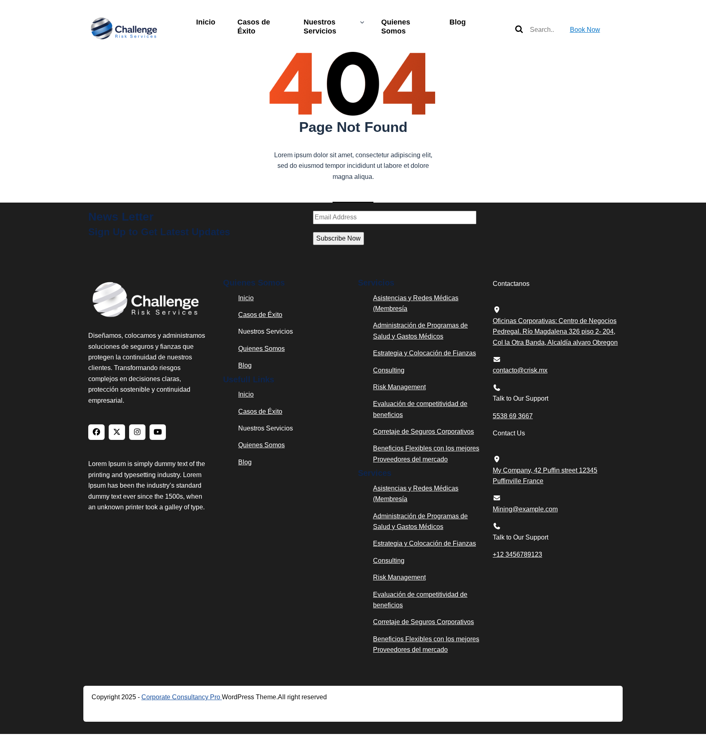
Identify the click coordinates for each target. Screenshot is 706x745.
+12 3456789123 (517, 554)
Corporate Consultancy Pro (181, 697)
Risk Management (399, 387)
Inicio (205, 22)
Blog (457, 22)
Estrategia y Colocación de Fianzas (424, 353)
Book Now (585, 29)
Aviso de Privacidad (136, 710)
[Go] (519, 30)
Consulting (388, 370)
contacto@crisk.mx (520, 370)
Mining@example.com (525, 509)
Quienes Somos (395, 26)
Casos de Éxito (253, 26)
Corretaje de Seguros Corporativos (423, 431)
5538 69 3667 (513, 416)
